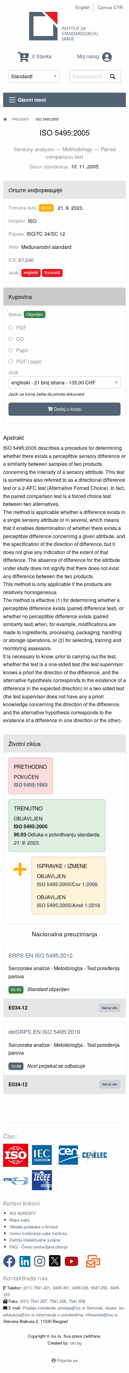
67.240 (26, 260)
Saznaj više (109, 1007)
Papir (21, 350)
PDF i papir (28, 361)
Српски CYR (110, 7)
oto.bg (75, 1343)
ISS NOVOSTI (22, 1213)
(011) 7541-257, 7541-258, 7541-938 (52, 1301)
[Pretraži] (113, 76)
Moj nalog (88, 56)
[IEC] (41, 1155)
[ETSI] (15, 1180)
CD (19, 338)
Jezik (13, 372)
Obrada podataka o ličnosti (33, 1227)
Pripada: (16, 234)
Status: (15, 314)
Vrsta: (14, 247)
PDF (21, 327)
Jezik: (14, 273)
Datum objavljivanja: (49, 166)
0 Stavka (41, 56)
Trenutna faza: (22, 207)
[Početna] (5, 118)
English (82, 7)
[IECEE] (41, 1180)
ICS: (12, 260)
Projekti (20, 118)
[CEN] (68, 1155)
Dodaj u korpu (67, 408)
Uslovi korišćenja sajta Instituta (38, 1233)
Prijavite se (67, 1360)
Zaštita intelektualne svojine (34, 1240)
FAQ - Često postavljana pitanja (38, 1247)
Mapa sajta (19, 1220)
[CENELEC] (94, 1155)
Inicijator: (17, 221)
